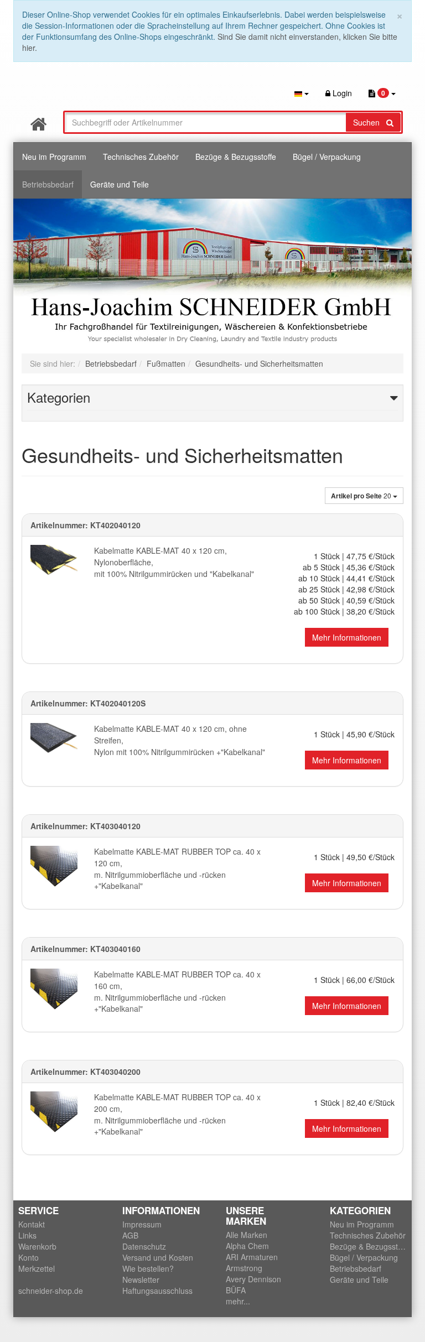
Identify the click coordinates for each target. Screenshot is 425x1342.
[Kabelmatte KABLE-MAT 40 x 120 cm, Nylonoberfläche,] (53, 560)
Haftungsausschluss (157, 1290)
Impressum (142, 1224)
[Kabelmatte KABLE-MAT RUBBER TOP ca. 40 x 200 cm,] (53, 1114)
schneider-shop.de (50, 1290)
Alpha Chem (247, 1245)
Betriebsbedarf (48, 184)
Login (341, 92)
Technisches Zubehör (141, 156)
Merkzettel (36, 1268)
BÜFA (236, 1290)
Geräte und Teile (119, 184)
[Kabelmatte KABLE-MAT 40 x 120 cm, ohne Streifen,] (53, 738)
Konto (28, 1257)
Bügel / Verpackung (327, 156)
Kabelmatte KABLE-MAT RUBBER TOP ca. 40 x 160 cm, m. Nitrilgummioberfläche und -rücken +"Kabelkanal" (177, 991)
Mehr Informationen (346, 637)
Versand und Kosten (157, 1257)
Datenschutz (144, 1246)
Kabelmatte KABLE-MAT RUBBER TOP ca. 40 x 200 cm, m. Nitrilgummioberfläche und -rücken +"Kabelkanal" (177, 1114)
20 (362, 496)
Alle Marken (246, 1234)
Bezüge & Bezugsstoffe (235, 156)
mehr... (238, 1301)
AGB (130, 1235)
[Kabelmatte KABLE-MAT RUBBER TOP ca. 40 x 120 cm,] (53, 869)
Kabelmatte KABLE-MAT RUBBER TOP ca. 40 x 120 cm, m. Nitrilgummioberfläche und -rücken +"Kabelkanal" (177, 868)
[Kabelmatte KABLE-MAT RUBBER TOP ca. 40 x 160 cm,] (53, 992)
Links (27, 1235)
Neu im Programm (54, 156)
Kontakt (31, 1224)
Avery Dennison (253, 1278)
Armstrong (244, 1267)
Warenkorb (37, 1246)
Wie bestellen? (148, 1268)
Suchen (369, 122)
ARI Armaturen (252, 1256)
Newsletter (140, 1279)
